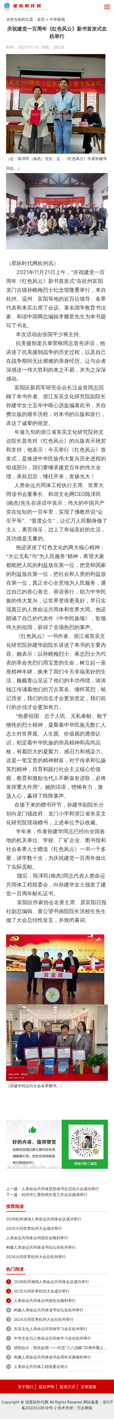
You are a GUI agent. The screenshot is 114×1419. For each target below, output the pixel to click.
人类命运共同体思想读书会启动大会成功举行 (60, 1188)
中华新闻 (57, 19)
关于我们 (25, 1386)
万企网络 (84, 1407)
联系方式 (67, 1386)
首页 (41, 19)
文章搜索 (88, 1386)
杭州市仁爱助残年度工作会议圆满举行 (54, 1194)
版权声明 (46, 1386)
